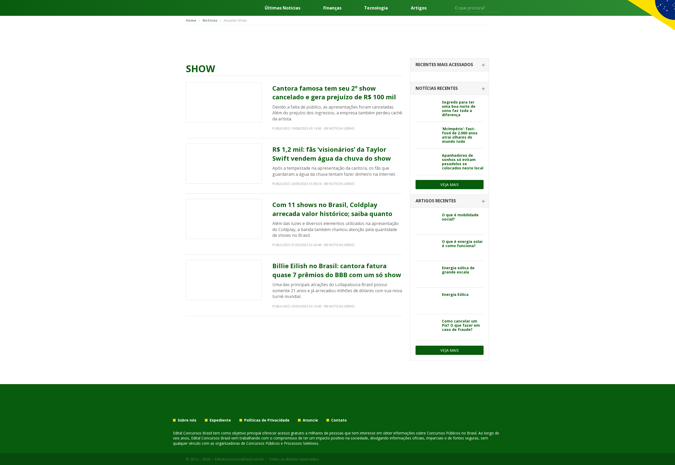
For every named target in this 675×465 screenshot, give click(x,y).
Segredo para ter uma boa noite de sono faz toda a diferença (458, 108)
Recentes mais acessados (444, 64)
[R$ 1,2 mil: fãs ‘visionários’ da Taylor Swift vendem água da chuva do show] (224, 164)
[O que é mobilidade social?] (427, 221)
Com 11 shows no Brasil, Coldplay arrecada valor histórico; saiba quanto (332, 209)
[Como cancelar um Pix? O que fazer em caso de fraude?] (427, 327)
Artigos (419, 8)
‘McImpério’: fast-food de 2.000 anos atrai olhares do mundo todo (460, 135)
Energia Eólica (455, 294)
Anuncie (310, 420)
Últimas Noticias (282, 8)
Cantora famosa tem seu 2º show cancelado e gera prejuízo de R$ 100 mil (334, 92)
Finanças (332, 8)
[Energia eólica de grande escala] (427, 274)
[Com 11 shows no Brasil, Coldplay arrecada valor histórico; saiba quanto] (224, 219)
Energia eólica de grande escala (458, 270)
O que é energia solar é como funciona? (462, 243)
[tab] (449, 64)
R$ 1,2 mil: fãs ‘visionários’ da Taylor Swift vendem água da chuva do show (331, 154)
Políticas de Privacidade (267, 420)
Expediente (220, 420)
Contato (339, 420)
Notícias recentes (437, 88)
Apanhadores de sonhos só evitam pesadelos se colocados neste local (462, 161)
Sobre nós (187, 420)
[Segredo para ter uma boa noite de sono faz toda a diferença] (427, 108)
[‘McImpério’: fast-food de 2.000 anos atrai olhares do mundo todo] (427, 135)
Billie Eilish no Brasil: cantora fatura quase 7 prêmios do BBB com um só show (336, 270)
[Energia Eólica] (427, 300)
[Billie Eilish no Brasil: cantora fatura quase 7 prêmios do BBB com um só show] (224, 280)
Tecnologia (376, 8)
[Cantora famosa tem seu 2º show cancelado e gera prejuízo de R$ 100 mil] (224, 102)
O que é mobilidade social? (460, 217)
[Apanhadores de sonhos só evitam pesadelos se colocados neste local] (427, 161)
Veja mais (449, 184)
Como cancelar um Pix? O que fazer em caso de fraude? (461, 325)
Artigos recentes (436, 201)
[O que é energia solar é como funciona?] (427, 247)
